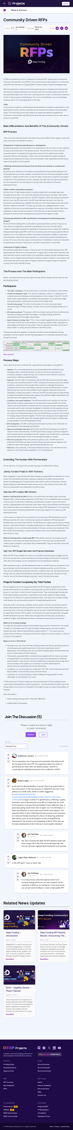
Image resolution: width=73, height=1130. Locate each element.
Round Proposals (44, 1068)
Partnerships (10, 1107)
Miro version (8, 354)
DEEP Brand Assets (10, 1113)
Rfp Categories (8, 1085)
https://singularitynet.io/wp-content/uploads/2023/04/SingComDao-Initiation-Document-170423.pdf (36, 797)
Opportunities (8, 1071)
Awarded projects (9, 1068)
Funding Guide (8, 1064)
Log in (66, 4)
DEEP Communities (10, 1116)
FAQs (39, 1092)
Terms (51, 1126)
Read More (10, 959)
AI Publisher (42, 1113)
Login (43, 735)
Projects (18, 3)
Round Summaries (44, 1071)
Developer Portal (44, 1116)
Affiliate (8, 1110)
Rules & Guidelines (44, 1085)
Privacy (57, 1126)
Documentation (43, 1089)
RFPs (5, 1089)
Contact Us (42, 1095)
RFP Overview (8, 1082)
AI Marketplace (43, 1110)
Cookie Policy (65, 1126)
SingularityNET (43, 1107)
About (40, 1082)
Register (31, 735)
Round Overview (44, 1064)
